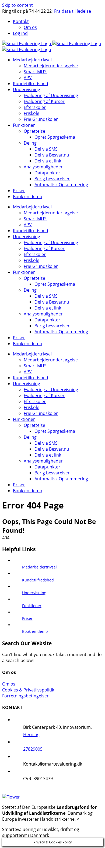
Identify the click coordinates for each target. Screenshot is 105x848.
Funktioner (31, 605)
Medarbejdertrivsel (39, 567)
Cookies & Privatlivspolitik (28, 690)
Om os (8, 684)
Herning (31, 734)
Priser (27, 618)
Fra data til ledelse (72, 11)
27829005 (33, 749)
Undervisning (34, 592)
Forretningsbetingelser (25, 696)
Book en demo (35, 631)
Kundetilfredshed (38, 580)
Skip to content (17, 5)
